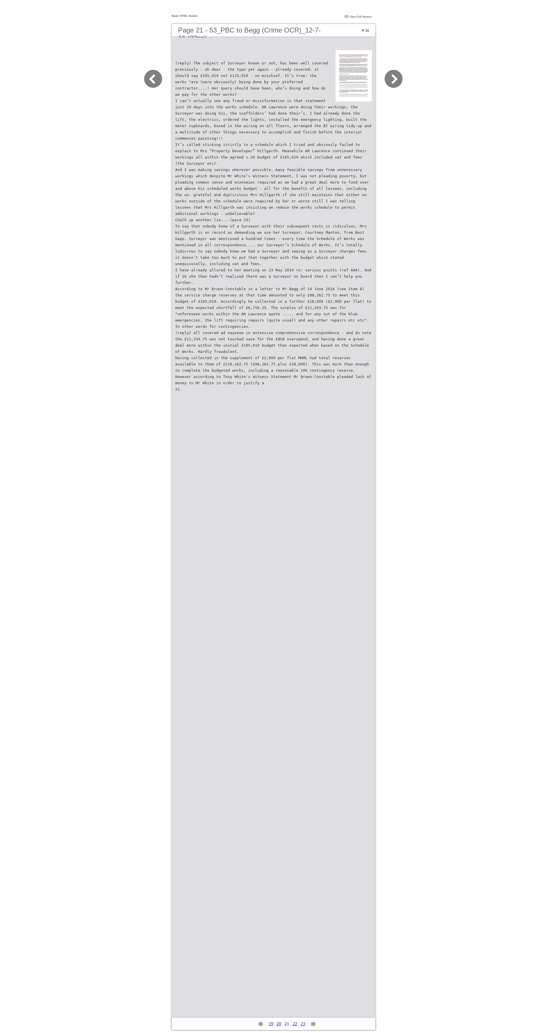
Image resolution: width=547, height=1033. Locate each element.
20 (279, 1023)
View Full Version (361, 16)
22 (295, 1023)
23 (303, 1023)
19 (271, 1023)
